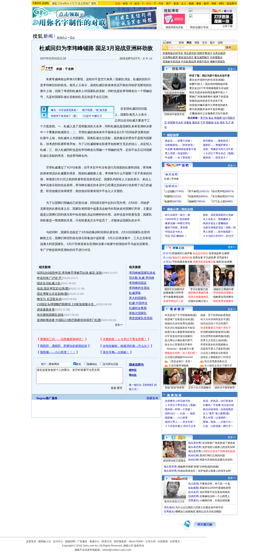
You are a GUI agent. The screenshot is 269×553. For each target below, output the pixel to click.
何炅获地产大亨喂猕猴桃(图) (181, 315)
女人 (183, 3)
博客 (213, 3)
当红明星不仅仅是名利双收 (215, 492)
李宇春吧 (194, 191)
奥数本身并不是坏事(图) (211, 109)
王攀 (191, 113)
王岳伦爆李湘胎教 (179, 365)
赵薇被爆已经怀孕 (173, 292)
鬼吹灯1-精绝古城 (182, 257)
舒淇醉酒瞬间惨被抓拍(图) (215, 331)
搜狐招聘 (70, 541)
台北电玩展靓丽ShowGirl (179, 357)
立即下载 (228, 26)
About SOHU (136, 541)
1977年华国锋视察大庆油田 (213, 88)
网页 (189, 42)
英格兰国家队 (138, 313)
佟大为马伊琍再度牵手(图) (215, 319)
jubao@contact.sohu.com (116, 549)
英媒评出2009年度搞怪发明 (215, 487)
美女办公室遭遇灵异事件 (179, 344)
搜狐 (54, 3)
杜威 (166, 178)
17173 (73, 3)
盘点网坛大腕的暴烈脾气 (179, 340)
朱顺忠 (193, 100)
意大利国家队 (138, 298)
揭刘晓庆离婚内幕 (198, 292)
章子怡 (204, 117)
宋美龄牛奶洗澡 (171, 61)
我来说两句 (126, 58)
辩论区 (133, 375)
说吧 (220, 42)
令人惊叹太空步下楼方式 (218, 365)
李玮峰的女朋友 (139, 288)
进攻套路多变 (46, 309)
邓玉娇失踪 (190, 53)
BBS (221, 3)
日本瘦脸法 (216, 57)
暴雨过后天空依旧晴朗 (208, 511)
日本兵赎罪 (219, 53)
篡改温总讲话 (186, 57)
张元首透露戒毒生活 (215, 361)
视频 (191, 3)
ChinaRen (63, 3)
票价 (222, 122)
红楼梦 (225, 253)
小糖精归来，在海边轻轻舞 (215, 500)
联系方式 (107, 541)
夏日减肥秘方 (201, 57)
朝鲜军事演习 (204, 53)
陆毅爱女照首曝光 (223, 296)
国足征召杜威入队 (49, 283)
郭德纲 (218, 117)
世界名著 (198, 257)
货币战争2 (222, 257)
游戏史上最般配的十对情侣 (215, 357)
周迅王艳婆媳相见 (198, 296)
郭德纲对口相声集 (182, 253)
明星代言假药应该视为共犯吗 (216, 459)
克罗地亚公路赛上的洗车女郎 (218, 447)
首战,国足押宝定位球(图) (53, 288)
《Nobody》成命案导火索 (179, 348)
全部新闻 (163, 541)
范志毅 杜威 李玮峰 (141, 277)
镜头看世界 (194, 442)
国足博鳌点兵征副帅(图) (53, 293)
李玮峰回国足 (138, 282)
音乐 (204, 42)
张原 (191, 105)
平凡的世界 (209, 257)
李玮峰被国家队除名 (142, 272)
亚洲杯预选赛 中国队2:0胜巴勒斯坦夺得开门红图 (69, 320)
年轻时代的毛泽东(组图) (211, 79)
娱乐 (137, 3)
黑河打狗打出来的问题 (212, 455)
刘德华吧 (194, 196)
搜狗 (93, 3)
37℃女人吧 (218, 201)
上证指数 (170, 191)
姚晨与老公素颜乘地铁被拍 (180, 331)
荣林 (191, 96)
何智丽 (171, 122)
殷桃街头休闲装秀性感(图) (179, 323)
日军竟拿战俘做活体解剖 (179, 336)
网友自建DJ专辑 (199, 27)
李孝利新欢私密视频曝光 (214, 344)
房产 (168, 3)
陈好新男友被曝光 (223, 301)
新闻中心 (62, 37)
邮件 (206, 3)
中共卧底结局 (188, 61)
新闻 (181, 42)
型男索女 (193, 500)
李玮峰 (175, 178)
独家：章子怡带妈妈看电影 (215, 315)
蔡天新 (193, 109)
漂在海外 (169, 507)
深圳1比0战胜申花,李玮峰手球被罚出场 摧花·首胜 (69, 272)
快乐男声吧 (218, 191)
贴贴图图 (193, 487)
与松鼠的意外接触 (174, 92)
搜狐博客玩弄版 (174, 27)
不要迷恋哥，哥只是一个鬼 (215, 483)
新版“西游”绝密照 (174, 387)
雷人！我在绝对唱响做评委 (213, 84)
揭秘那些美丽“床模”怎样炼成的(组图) (198, 466)
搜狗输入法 (44, 541)
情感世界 (193, 496)
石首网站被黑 (170, 57)
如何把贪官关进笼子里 (210, 100)
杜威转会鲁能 (138, 308)
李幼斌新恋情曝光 (223, 292)
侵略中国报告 (217, 61)
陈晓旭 (210, 122)
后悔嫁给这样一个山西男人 (215, 496)
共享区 (167, 261)
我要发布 (152, 398)
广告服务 (82, 541)
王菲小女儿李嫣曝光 (199, 387)
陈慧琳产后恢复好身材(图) (179, 319)
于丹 (202, 122)
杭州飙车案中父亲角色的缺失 (211, 105)
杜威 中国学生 (138, 303)
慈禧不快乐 (203, 61)
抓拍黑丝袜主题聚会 (174, 460)
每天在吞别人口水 (174, 501)
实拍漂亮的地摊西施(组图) (215, 336)
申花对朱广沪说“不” (50, 278)
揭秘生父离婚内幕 (224, 289)
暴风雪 (196, 122)
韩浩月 (193, 92)
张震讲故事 (215, 253)
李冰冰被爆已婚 (199, 289)
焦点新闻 (193, 483)
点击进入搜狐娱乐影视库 (214, 353)
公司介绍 (150, 541)
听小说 (167, 257)
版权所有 (139, 545)
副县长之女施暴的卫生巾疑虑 (211, 113)
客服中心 (95, 541)
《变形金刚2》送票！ (181, 361)
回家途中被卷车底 (174, 114)
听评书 (167, 253)
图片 (212, 42)
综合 (72, 37)
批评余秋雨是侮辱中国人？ (213, 92)
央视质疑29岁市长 (173, 53)
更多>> (119, 324)
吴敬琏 (187, 122)
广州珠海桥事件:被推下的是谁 (211, 96)
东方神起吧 (218, 196)
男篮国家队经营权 (141, 318)
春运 (211, 117)
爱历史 (193, 79)
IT (155, 3)
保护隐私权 (120, 541)
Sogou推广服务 (47, 398)
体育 (125, 3)
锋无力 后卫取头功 (49, 299)
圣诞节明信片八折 (173, 301)
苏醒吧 (168, 196)
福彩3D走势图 (224, 261)
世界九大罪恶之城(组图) (213, 340)
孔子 (228, 122)
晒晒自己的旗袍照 (185, 511)
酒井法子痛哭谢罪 (225, 387)
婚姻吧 (192, 201)
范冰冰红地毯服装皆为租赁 (180, 327)
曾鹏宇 (193, 84)
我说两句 (232, 3)
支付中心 (58, 541)
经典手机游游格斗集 (204, 261)
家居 (176, 3)
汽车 (161, 3)
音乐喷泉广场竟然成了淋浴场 (218, 442)
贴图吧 (168, 201)
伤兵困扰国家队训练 (50, 314)
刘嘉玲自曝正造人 (198, 301)
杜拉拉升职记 (200, 253)
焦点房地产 (84, 3)
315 (224, 117)
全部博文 (175, 541)
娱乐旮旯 (193, 492)
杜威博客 (135, 293)
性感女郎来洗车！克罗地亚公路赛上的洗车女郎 (204, 470)
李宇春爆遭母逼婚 (173, 296)
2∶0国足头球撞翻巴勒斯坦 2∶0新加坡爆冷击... (66, 304)
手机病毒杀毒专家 (182, 261)
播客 (198, 3)
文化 (216, 122)
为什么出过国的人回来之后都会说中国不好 (199, 507)
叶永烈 (179, 122)
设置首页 (31, 541)
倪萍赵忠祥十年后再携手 (214, 323)
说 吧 (185, 165)
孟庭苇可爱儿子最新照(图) (215, 348)
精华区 (133, 370)
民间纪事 (193, 455)
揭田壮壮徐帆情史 (174, 289)
